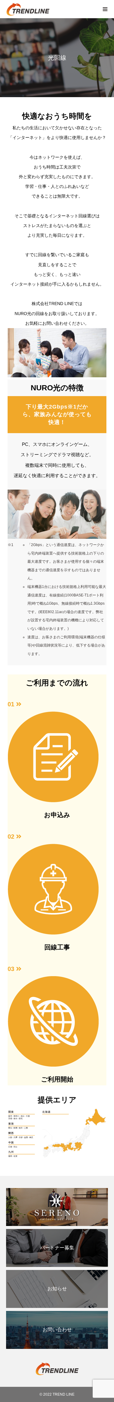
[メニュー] (105, 9)
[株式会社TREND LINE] (51, 9)
